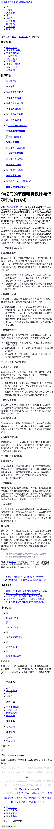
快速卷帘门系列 (13, 50)
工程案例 (10, 26)
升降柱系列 (11, 56)
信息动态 (23, 36)
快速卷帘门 (11, 690)
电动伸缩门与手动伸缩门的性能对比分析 (26, 580)
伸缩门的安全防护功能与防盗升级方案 (24, 596)
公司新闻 (10, 727)
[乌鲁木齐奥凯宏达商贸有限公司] (17, 2)
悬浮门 (9, 15)
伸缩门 (9, 18)
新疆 (33, 793)
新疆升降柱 (22, 798)
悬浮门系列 (11, 48)
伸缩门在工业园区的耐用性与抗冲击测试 (25, 599)
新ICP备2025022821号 (29, 789)
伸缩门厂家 (40, 793)
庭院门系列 (11, 67)
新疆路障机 (34, 798)
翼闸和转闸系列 (13, 64)
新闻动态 (10, 24)
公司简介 (10, 10)
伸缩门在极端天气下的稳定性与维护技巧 (26, 577)
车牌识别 (10, 21)
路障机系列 (11, 713)
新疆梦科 (36, 802)
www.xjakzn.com (14, 207)
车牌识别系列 (12, 53)
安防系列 (10, 61)
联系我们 (10, 29)
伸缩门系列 (11, 59)
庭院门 (9, 696)
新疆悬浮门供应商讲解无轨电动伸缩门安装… (27, 591)
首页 (8, 7)
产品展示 (10, 13)
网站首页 (12, 807)
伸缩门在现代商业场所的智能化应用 (23, 593)
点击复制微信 (7, 826)
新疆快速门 (22, 802)
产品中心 (12, 810)
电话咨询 (12, 816)
